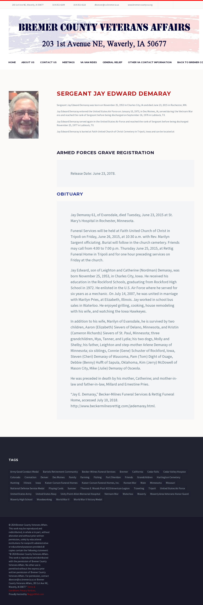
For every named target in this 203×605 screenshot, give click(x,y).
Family (72, 477)
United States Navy (46, 493)
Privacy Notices (27, 590)
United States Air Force (172, 488)
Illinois (27, 482)
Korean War (130, 482)
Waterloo (128, 493)
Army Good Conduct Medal (24, 471)
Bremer (124, 471)
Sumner (72, 488)
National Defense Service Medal (27, 488)
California (137, 471)
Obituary (70, 194)
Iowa (38, 482)
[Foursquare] (165, 4)
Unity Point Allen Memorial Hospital (80, 493)
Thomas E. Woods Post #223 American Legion (105, 488)
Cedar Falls (153, 471)
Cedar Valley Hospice (174, 471)
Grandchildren (145, 477)
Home (12, 62)
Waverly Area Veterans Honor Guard (169, 493)
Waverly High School (21, 499)
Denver (44, 477)
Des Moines (58, 477)
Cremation (30, 477)
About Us (27, 62)
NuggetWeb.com (35, 594)
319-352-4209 (58, 4)
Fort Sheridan (113, 477)
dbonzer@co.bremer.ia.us (107, 4)
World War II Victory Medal (88, 499)
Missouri (170, 482)
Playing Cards (56, 488)
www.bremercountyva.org (140, 4)
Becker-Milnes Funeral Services (98, 471)
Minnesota (156, 482)
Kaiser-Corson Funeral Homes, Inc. (100, 482)
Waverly (141, 493)
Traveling (139, 488)
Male (143, 482)
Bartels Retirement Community (60, 471)
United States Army (20, 493)
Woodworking (44, 499)
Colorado (15, 477)
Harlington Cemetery (168, 477)
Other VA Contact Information (150, 62)
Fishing (98, 477)
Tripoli (152, 488)
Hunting (14, 482)
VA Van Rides (88, 62)
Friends (129, 477)
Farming (84, 477)
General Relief (112, 62)
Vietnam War (111, 493)
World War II (62, 499)
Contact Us (48, 62)
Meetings (68, 62)
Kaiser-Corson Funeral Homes (61, 482)
